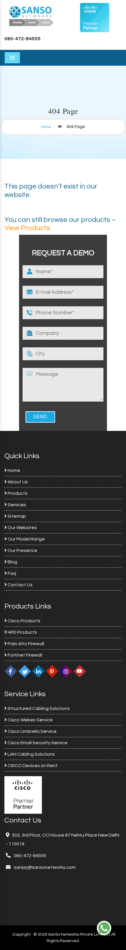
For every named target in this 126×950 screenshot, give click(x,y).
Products (17, 493)
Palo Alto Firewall (25, 643)
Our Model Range (26, 539)
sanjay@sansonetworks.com (44, 867)
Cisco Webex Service (30, 720)
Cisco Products (23, 620)
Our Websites (22, 527)
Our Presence (22, 550)
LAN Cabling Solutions (31, 754)
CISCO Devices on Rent (32, 765)
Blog (12, 562)
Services (16, 504)
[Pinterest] (52, 671)
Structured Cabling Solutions (38, 708)
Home (46, 127)
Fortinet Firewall (24, 655)
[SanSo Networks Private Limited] (31, 15)
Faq (11, 573)
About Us (17, 482)
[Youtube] (80, 671)
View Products (27, 228)
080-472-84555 (22, 38)
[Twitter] (24, 671)
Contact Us (20, 584)
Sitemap (16, 516)
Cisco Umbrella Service (32, 731)
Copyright (21, 934)
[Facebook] (11, 671)
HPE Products (22, 632)
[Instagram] (66, 671)
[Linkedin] (38, 671)
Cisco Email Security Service (37, 742)
